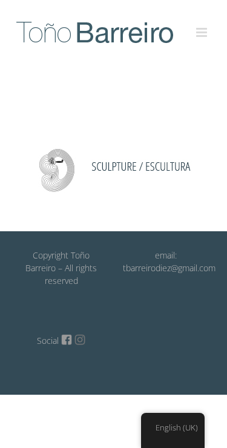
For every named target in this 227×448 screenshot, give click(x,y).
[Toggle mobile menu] (202, 25)
